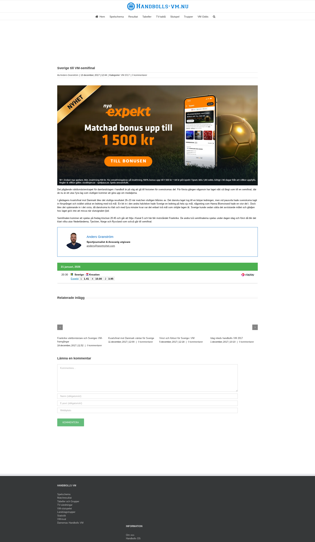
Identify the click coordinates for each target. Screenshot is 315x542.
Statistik (61, 515)
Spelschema (63, 494)
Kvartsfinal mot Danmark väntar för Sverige (131, 338)
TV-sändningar (64, 505)
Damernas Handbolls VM (70, 522)
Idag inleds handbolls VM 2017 (226, 338)
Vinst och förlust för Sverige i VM (177, 338)
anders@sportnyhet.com (101, 245)
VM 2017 (125, 75)
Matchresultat (64, 497)
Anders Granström (69, 75)
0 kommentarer (139, 75)
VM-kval (61, 519)
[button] (214, 16)
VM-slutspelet (64, 508)
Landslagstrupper (66, 512)
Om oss (130, 535)
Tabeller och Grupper (68, 501)
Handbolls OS (133, 538)
